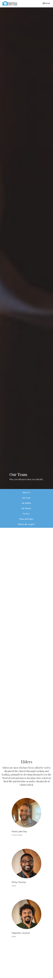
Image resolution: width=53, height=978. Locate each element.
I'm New (26, 513)
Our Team (26, 498)
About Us (26, 492)
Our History (26, 508)
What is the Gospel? (26, 524)
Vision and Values (26, 519)
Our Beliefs (26, 503)
